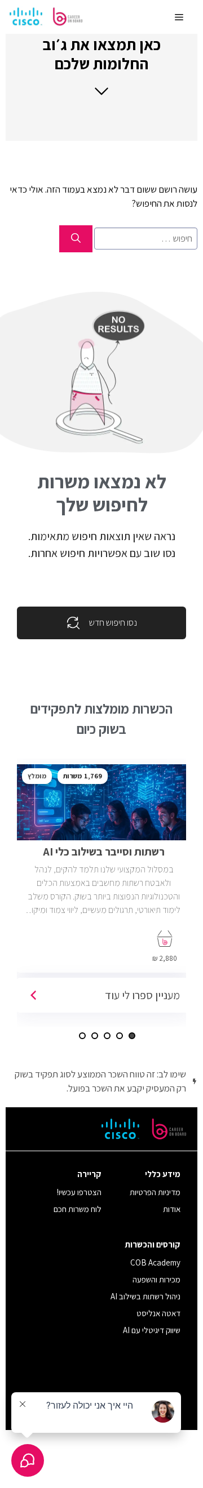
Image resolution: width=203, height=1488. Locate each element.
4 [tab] (94, 1035)
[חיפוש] (75, 238)
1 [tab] (132, 1035)
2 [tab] (119, 1035)
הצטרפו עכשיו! (79, 1192)
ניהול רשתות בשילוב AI (145, 1296)
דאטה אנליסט (158, 1313)
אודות (171, 1209)
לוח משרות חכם (78, 1209)
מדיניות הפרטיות (155, 1192)
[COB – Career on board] (46, 17)
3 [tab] (107, 1035)
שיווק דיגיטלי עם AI (151, 1330)
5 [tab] (82, 1035)
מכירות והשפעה (156, 1279)
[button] (101, 65)
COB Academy (155, 1262)
